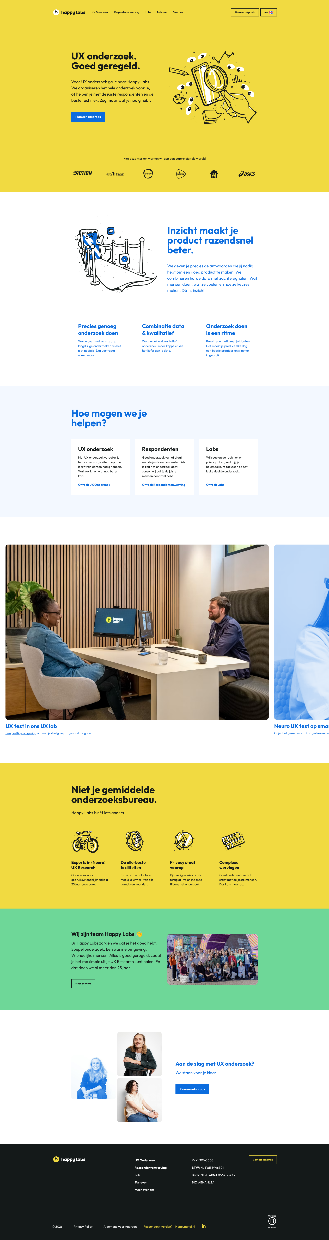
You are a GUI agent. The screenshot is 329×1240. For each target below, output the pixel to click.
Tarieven (162, 12)
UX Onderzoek (100, 12)
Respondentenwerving (126, 12)
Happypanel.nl (185, 1227)
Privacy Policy (83, 1227)
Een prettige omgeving (20, 733)
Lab (137, 1175)
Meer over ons (144, 1190)
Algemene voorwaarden (120, 1227)
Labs (148, 12)
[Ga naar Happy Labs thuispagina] (69, 12)
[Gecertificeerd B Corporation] (272, 1221)
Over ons (178, 12)
